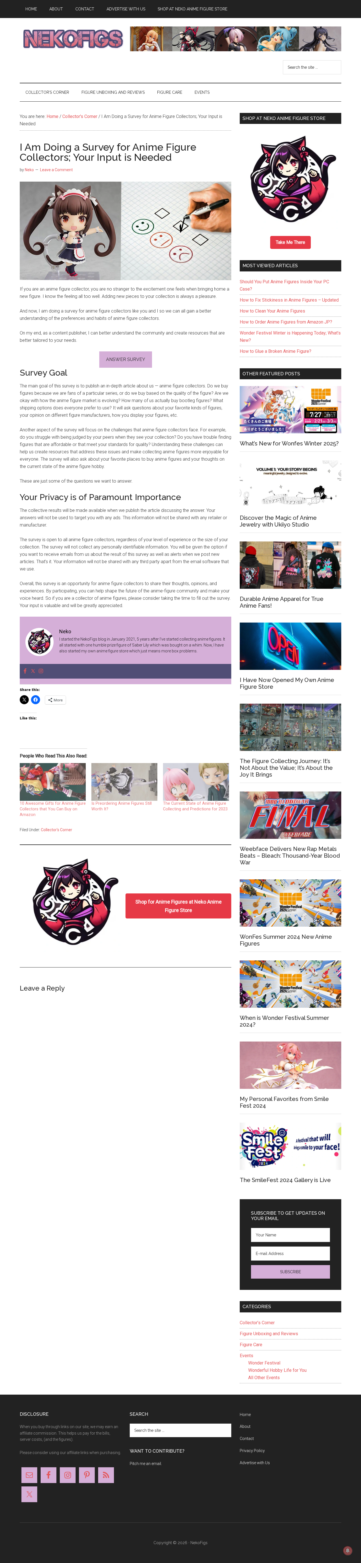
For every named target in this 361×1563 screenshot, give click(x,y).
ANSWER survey (125, 359)
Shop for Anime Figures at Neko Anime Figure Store (178, 906)
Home (245, 1414)
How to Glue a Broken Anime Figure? (275, 351)
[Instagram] (40, 671)
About (245, 1426)
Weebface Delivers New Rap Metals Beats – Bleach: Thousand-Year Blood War (290, 856)
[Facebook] (25, 671)
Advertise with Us (255, 1463)
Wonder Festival (264, 1363)
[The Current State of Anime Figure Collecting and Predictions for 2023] (196, 782)
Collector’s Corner (257, 1322)
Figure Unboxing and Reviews (269, 1333)
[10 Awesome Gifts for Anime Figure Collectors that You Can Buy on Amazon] (53, 782)
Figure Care (251, 1344)
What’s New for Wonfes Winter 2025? (289, 443)
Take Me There (290, 242)
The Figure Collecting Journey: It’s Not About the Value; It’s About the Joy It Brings (286, 768)
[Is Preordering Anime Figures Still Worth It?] (124, 782)
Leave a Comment (56, 170)
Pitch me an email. (146, 1463)
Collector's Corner (56, 830)
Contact (247, 1438)
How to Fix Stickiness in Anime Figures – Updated (289, 300)
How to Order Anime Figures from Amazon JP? (286, 322)
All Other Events (264, 1377)
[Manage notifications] (347, 1550)
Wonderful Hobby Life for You (277, 1370)
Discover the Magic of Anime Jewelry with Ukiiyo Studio (278, 521)
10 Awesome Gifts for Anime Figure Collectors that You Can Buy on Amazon (53, 809)
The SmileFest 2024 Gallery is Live (285, 1180)
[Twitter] (33, 671)
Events (246, 1355)
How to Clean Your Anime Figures (272, 311)
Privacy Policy (252, 1450)
